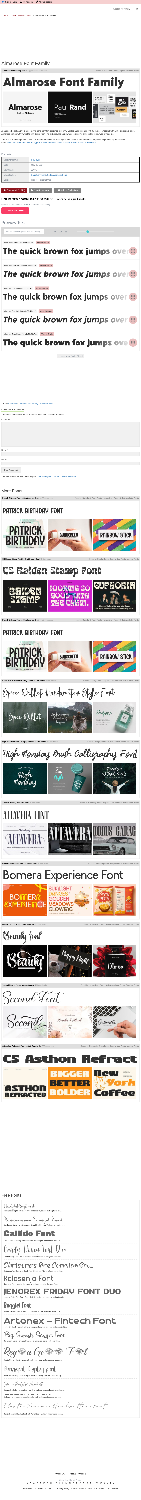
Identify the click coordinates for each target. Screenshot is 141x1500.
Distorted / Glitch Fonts (99, 1046)
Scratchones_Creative (25, 924)
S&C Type (28, 71)
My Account (27, 2)
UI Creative (40, 681)
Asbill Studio (22, 803)
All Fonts (100, 1488)
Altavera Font (8, 803)
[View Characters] (133, 251)
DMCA (50, 1488)
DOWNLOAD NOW (15, 211)
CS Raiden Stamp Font (12, 559)
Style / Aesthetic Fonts (21, 15)
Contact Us (27, 1488)
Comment (5, 419)
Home (5, 15)
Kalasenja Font (28, 1279)
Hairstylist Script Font (19, 1206)
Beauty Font (7, 924)
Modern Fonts (133, 559)
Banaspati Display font (29, 1369)
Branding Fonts (94, 803)
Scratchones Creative (32, 498)
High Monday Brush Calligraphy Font (18, 742)
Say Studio (31, 864)
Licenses (39, 1488)
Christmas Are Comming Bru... (48, 1265)
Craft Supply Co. (32, 559)
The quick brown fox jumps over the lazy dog (70, 250)
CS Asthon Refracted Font (13, 1046)
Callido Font (29, 1234)
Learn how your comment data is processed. (57, 476)
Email (4, 459)
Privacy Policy (63, 1488)
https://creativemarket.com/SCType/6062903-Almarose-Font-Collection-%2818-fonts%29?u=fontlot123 (52, 142)
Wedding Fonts (132, 924)
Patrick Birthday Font (11, 498)
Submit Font (112, 1488)
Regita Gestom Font (45, 1352)
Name (4, 450)
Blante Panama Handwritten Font (55, 1407)
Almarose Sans (47, 403)
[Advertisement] (70, 36)
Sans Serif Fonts (111, 71)
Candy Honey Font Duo (35, 1250)
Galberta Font (70, 1395)
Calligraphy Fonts (101, 742)
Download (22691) (15, 190)
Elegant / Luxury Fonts (112, 681)
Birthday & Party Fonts (92, 498)
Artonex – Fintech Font (60, 1320)
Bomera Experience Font (12, 864)
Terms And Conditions (83, 1488)
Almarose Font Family (11, 71)
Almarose (12, 403)
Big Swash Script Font (34, 1335)
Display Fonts (103, 559)
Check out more (41, 190)
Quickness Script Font (33, 1219)
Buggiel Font (17, 1306)
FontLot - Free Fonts (70, 1474)
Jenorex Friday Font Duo (62, 1292)
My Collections (45, 2)
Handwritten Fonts (110, 498)
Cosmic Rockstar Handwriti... (25, 1384)
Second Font (7, 985)
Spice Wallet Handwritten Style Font (17, 681)
